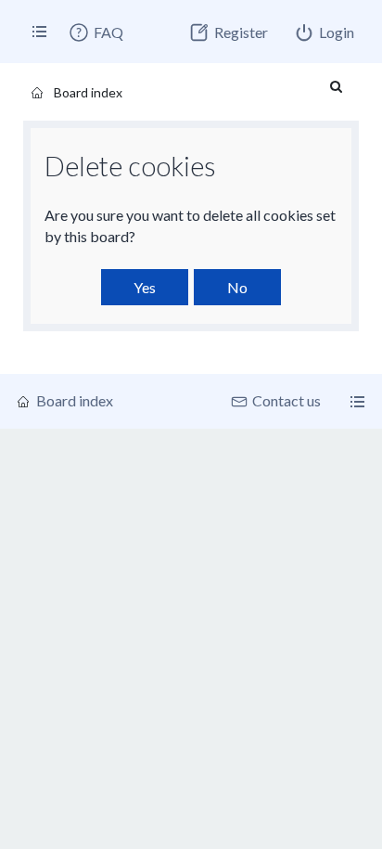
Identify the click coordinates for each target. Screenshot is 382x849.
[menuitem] (95, 32)
